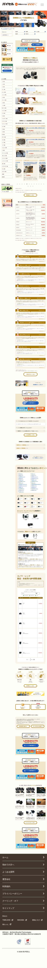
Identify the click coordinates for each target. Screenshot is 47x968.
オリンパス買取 (4, 92)
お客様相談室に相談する (23, 726)
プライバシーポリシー (12, 893)
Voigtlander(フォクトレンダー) (23, 485)
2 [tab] (20, 184)
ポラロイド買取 (4, 137)
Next (42, 171)
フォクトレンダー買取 (4, 123)
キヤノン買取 (3, 89)
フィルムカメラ (26, 595)
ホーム (5, 857)
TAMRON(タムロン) (34, 485)
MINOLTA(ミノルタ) (34, 479)
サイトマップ (8, 908)
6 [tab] (29, 184)
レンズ (37, 595)
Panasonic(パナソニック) (35, 478)
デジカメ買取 (3, 168)
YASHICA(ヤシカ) (34, 487)
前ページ (28, 659)
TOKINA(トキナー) (21, 491)
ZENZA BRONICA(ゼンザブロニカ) (36, 484)
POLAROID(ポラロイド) (35, 488)
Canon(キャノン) (34, 475)
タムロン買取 (3, 126)
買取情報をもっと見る (30, 195)
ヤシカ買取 (3, 131)
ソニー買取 (3, 84)
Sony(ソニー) (33, 473)
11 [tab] (41, 184)
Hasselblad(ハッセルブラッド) (23, 484)
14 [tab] (30, 186)
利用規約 (6, 886)
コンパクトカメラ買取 (4, 158)
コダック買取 (3, 139)
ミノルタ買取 (3, 105)
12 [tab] (44, 184)
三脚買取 (3, 174)
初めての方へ (8, 864)
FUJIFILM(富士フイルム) (22, 481)
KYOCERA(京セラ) (21, 488)
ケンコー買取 (3, 142)
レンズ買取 (3, 150)
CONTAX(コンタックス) (35, 481)
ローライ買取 (3, 113)
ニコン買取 (3, 81)
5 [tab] (27, 184)
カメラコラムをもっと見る (30, 822)
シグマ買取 (3, 129)
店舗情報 (27, 31)
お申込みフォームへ (8, 70)
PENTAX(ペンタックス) (35, 476)
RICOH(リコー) (21, 478)
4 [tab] (24, 184)
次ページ (32, 659)
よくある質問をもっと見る (30, 434)
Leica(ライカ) (33, 482)
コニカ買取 (3, 102)
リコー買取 (3, 97)
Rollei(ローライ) (21, 482)
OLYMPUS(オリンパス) (22, 476)
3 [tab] (22, 184)
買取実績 (16, 31)
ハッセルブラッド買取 (4, 118)
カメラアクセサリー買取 (5, 166)
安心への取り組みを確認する (37, 726)
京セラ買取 (3, 134)
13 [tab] (28, 186)
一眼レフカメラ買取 (4, 155)
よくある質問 (37, 31)
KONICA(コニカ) (21, 479)
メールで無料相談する (37, 44)
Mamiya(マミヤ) (21, 475)
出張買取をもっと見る (30, 685)
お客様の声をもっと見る (30, 374)
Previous (19, 171)
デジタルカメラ (32, 595)
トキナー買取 (3, 145)
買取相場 (16, 33)
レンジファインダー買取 (5, 160)
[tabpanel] (30, 169)
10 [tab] (39, 184)
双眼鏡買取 (3, 176)
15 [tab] (33, 186)
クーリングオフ (36, 113)
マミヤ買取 (3, 86)
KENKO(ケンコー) (34, 490)
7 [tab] (32, 184)
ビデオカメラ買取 (4, 171)
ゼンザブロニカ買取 (4, 121)
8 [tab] (34, 184)
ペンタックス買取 (4, 94)
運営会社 (6, 879)
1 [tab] (17, 184)
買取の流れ (27, 33)
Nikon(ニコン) (21, 473)
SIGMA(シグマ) (21, 487)
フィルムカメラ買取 (4, 147)
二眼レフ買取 (3, 163)
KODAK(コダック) (21, 490)
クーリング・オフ (10, 900)
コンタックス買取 (4, 110)
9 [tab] (36, 184)
